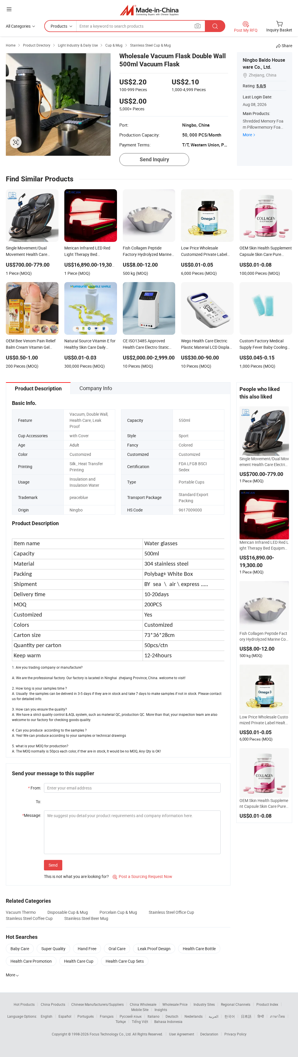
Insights (161, 1009)
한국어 (229, 1016)
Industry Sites (204, 1004)
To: (38, 801)
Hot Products (24, 1004)
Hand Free (87, 948)
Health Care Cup (78, 961)
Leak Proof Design (154, 948)
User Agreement (181, 1034)
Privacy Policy (235, 1034)
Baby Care (19, 948)
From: (34, 788)
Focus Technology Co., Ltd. (111, 1034)
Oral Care (117, 948)
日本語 (246, 1016)
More (247, 134)
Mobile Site (139, 1009)
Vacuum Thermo (21, 912)
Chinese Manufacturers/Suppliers (97, 1004)
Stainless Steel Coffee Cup (29, 918)
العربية (213, 1016)
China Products (53, 1004)
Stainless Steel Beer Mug (86, 918)
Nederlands (194, 1016)
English (46, 1016)
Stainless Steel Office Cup (171, 912)
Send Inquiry (154, 159)
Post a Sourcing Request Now (142, 876)
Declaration (209, 1034)
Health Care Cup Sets (125, 961)
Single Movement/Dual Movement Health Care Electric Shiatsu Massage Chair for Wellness (264, 462)
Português (85, 1016)
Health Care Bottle (199, 948)
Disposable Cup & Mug (67, 912)
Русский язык (130, 1016)
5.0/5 (261, 86)
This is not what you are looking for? (76, 876)
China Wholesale (143, 1004)
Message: (31, 815)
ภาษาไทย (277, 1016)
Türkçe (121, 1021)
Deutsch (172, 1016)
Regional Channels (235, 1004)
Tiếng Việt (140, 1021)
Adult (74, 445)
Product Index (267, 1004)
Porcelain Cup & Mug (118, 912)
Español (64, 1016)
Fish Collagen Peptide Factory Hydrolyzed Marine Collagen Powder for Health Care (264, 636)
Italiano (153, 1016)
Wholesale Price (174, 1004)
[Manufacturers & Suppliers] (149, 10)
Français (106, 1016)
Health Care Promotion (31, 961)
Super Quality (53, 948)
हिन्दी (261, 1016)
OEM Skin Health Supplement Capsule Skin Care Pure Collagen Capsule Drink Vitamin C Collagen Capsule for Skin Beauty (264, 803)
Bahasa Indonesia (168, 1021)
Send (53, 865)
